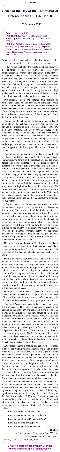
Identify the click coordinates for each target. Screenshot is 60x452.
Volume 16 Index (43, 446)
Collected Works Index (20, 446)
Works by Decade (19, 448)
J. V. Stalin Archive (40, 448)
